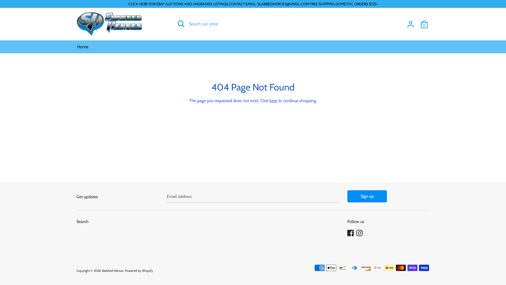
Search (82, 221)
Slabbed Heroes (112, 271)
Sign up (367, 196)
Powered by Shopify (139, 271)
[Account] (410, 22)
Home (82, 46)
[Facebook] (351, 233)
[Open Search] (181, 23)
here (273, 100)
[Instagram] (360, 233)
